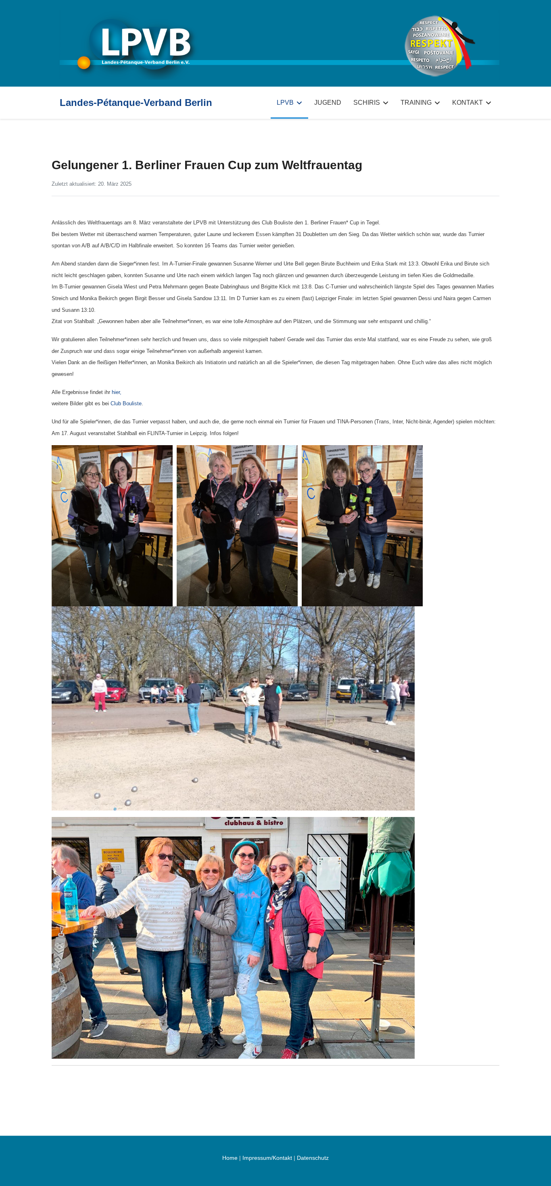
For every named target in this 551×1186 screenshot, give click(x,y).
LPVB (285, 102)
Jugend (327, 102)
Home (230, 1158)
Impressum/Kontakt (267, 1158)
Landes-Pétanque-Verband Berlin (136, 103)
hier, (116, 392)
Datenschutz (313, 1158)
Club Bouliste (126, 403)
